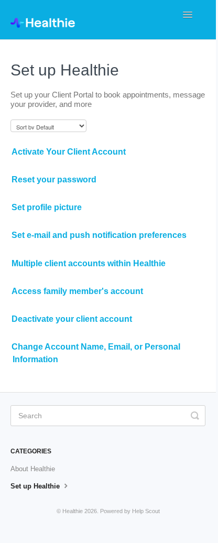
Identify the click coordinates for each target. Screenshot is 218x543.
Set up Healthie (36, 486)
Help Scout (146, 511)
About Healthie (32, 469)
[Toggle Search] (195, 415)
